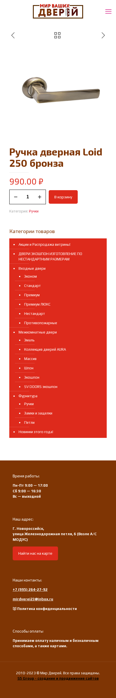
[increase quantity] (39, 197)
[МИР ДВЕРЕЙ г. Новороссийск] (58, 11)
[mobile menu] (108, 11)
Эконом (30, 276)
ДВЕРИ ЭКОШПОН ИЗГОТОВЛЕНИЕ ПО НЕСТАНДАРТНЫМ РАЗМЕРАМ (50, 256)
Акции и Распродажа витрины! (44, 244)
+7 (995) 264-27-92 (30, 589)
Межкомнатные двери (38, 332)
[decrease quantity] (16, 197)
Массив (30, 359)
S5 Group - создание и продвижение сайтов (58, 678)
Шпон (29, 368)
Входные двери (32, 268)
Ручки (34, 211)
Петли (29, 422)
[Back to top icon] (104, 686)
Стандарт (32, 286)
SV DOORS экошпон (40, 387)
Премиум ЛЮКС (37, 304)
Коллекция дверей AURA (45, 349)
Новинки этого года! (36, 432)
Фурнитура (28, 396)
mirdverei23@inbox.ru (33, 599)
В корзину (63, 197)
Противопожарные (40, 323)
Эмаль (29, 340)
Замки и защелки (38, 413)
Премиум (32, 295)
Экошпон (31, 377)
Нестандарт (34, 313)
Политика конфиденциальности (47, 609)
